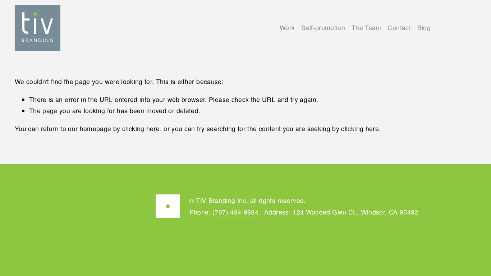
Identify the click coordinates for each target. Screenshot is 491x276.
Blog (424, 27)
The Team (366, 27)
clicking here (141, 128)
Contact (398, 27)
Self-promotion (323, 27)
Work (287, 27)
